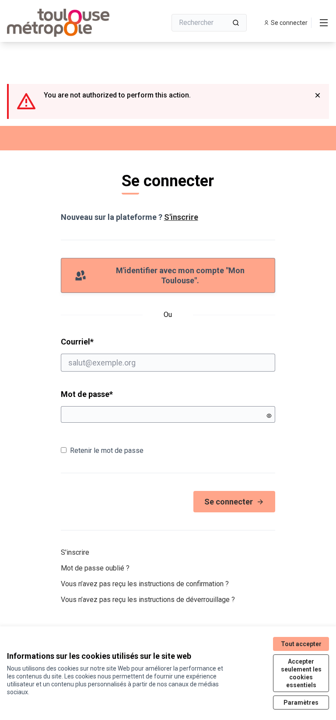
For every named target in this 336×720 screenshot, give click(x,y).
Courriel (111, 341)
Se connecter (228, 501)
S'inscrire (181, 217)
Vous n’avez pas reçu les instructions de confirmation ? (145, 584)
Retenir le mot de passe (107, 450)
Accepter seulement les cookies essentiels (301, 673)
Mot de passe (87, 394)
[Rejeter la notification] (317, 95)
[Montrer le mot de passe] (269, 415)
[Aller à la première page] (65, 23)
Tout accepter (301, 643)
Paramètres (301, 702)
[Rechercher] (236, 22)
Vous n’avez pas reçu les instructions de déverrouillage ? (148, 599)
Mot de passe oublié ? (95, 568)
